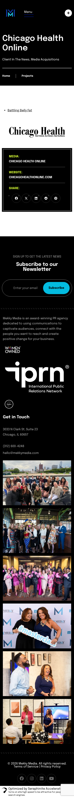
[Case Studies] (67, 13)
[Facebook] (21, 778)
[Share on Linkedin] (36, 198)
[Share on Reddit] (45, 198)
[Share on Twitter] (26, 198)
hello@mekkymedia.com (21, 453)
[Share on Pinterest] (55, 198)
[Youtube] (51, 778)
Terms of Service (26, 766)
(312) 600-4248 (13, 446)
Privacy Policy (51, 766)
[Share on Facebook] (16, 198)
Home (6, 76)
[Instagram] (31, 778)
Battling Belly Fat (20, 110)
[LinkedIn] (41, 778)
